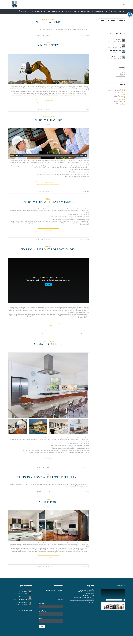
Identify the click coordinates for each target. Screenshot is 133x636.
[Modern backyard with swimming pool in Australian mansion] (38, 426)
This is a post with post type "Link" (48, 477)
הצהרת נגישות (90, 599)
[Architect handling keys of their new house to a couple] (48, 143)
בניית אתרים (28, 610)
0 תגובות (48, 191)
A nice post (48, 502)
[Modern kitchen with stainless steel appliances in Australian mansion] (48, 385)
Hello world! (48, 22)
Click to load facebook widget (114, 600)
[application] (48, 155)
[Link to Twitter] (123, 4)
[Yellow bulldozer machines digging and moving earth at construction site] (48, 69)
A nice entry (48, 45)
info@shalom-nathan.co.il (82, 597)
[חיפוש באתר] (19, 11)
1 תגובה (48, 35)
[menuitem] (121, 11)
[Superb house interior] (58, 426)
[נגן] (85, 155)
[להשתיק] (17, 155)
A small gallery (48, 344)
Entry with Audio (48, 119)
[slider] (12, 155)
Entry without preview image (48, 201)
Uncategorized (48, 19)
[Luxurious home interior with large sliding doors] (18, 426)
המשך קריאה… (48, 100)
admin (39, 35)
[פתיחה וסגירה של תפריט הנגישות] (129, 14)
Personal (50, 117)
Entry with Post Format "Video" (48, 249)
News (48, 42)
